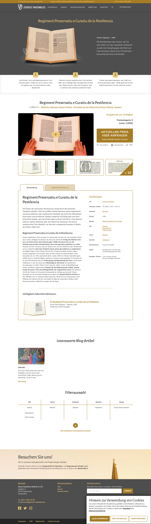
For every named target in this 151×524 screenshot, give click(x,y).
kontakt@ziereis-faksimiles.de (34, 502)
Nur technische (119, 519)
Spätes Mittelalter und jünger (112, 221)
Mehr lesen (22, 381)
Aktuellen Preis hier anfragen (115, 135)
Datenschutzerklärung (97, 511)
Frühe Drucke (107, 230)
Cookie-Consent (54, 521)
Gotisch (105, 226)
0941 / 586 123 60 (28, 500)
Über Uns (92, 7)
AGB (30, 521)
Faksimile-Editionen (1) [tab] (59, 188)
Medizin (105, 235)
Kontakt (104, 7)
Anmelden (126, 7)
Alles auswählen (100, 519)
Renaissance (107, 228)
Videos (64, 7)
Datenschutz (40, 521)
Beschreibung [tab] (32, 188)
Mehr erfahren (138, 519)
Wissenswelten (77, 7)
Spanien (105, 211)
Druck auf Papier (108, 202)
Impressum (22, 521)
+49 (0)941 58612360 (123, 2)
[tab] (35, 308)
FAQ (59, 487)
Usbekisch (106, 240)
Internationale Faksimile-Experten (31, 2)
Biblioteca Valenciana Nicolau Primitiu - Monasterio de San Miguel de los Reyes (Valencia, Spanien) (81, 107)
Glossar (60, 489)
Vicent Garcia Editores (121, 408)
